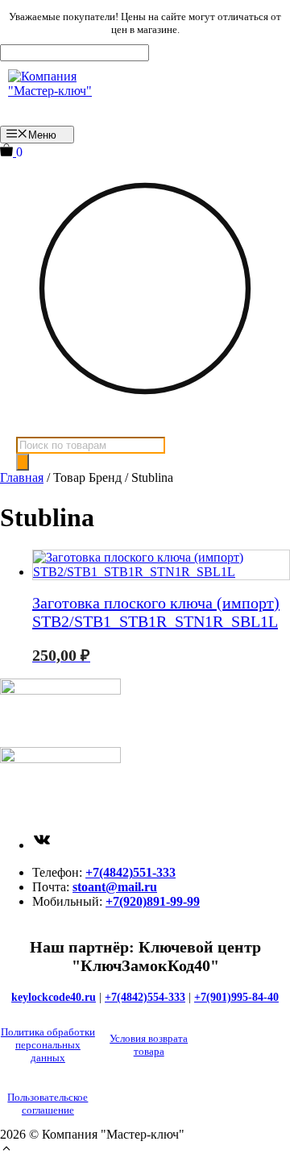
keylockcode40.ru (53, 997)
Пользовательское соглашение (47, 1103)
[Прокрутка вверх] (6, 1150)
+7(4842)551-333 (130, 872)
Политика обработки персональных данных (48, 1045)
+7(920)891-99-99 (153, 901)
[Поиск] (22, 462)
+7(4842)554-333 (145, 997)
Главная (22, 477)
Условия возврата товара (149, 1044)
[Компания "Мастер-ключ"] (62, 93)
